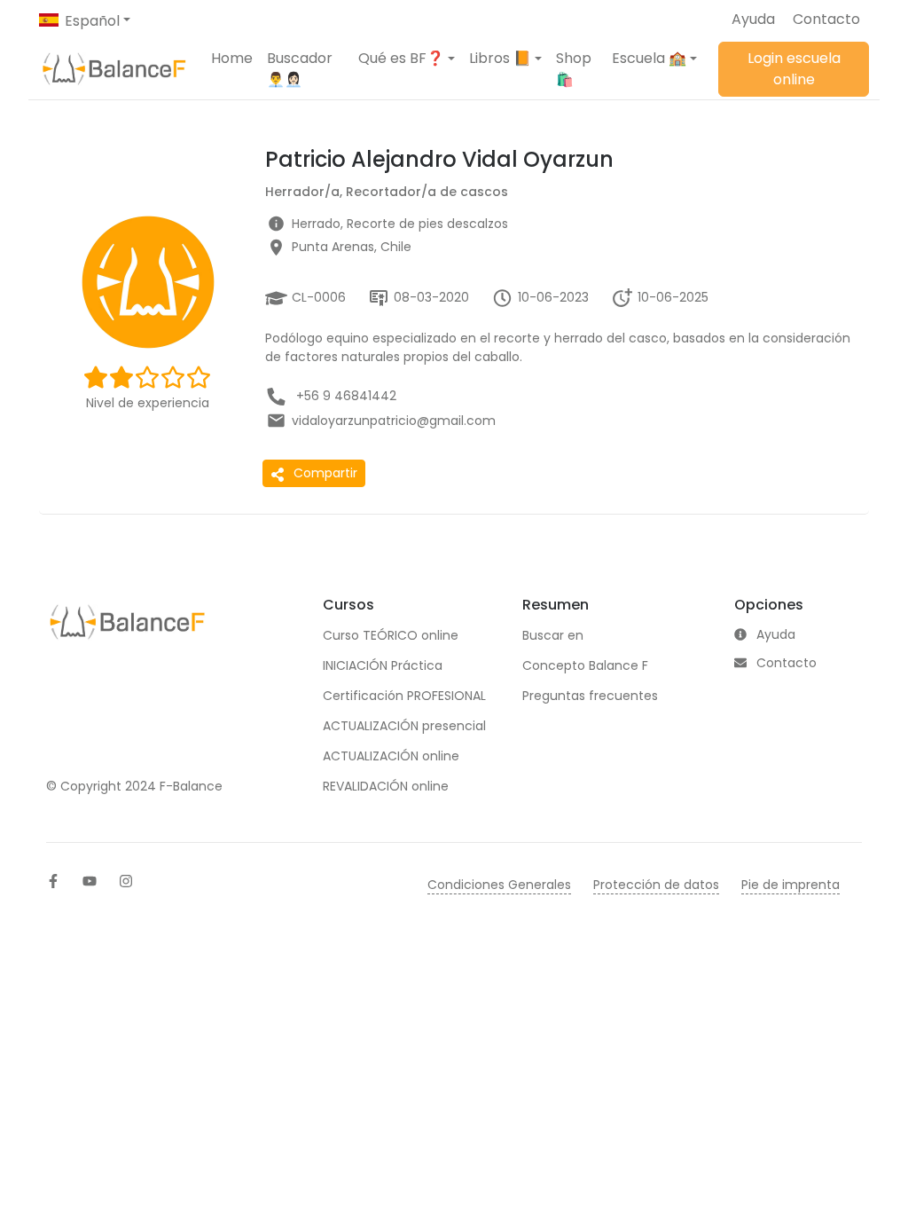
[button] (406, 58)
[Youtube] (89, 881)
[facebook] (53, 881)
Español (92, 21)
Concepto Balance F (585, 665)
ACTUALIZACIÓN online (391, 756)
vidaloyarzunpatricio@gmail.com (394, 420)
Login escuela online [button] (794, 69)
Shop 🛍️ (573, 69)
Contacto (826, 19)
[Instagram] (126, 881)
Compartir (325, 473)
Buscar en (552, 635)
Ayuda (753, 19)
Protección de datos (656, 884)
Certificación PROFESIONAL (404, 695)
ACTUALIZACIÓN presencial (404, 726)
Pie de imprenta (790, 884)
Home (232, 58)
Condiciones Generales (499, 884)
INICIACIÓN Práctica (382, 665)
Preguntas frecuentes (590, 695)
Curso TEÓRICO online (390, 635)
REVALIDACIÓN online (386, 786)
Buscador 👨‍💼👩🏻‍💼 (300, 69)
